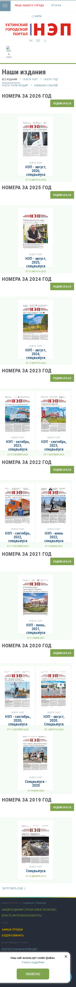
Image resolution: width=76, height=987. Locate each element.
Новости (40, 910)
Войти (38, 16)
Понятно (33, 973)
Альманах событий (46, 85)
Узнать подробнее (33, 962)
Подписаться (62, 103)
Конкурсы (34, 915)
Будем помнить (13, 935)
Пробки (17, 929)
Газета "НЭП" (30, 79)
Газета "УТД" (51, 79)
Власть (7, 915)
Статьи (28, 910)
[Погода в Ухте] (8, 52)
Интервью (20, 915)
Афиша (7, 929)
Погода (75, 61)
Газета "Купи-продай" (15, 85)
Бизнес (51, 910)
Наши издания (12, 910)
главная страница (34, 903)
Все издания (9, 79)
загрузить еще (12, 888)
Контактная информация (19, 949)
